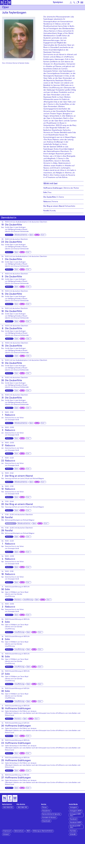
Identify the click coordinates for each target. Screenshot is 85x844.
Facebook (73, 819)
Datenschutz (18, 831)
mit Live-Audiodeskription (19, 222)
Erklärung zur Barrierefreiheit (43, 831)
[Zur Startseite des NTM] (5, 2)
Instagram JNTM (75, 811)
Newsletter (46, 811)
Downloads (46, 821)
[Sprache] (78, 2)
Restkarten (10, 523)
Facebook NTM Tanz (75, 826)
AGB (28, 831)
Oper (31, 235)
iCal (42, 235)
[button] (71, 2)
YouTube (73, 831)
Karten (8, 235)
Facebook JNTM (75, 822)
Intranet (6, 834)
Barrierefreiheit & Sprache (51, 814)
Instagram (73, 807)
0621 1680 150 (8, 807)
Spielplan (58, 2)
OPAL (37, 235)
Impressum (7, 831)
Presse (44, 807)
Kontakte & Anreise (49, 817)
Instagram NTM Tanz (75, 815)
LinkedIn (73, 834)
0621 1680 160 (22, 807)
